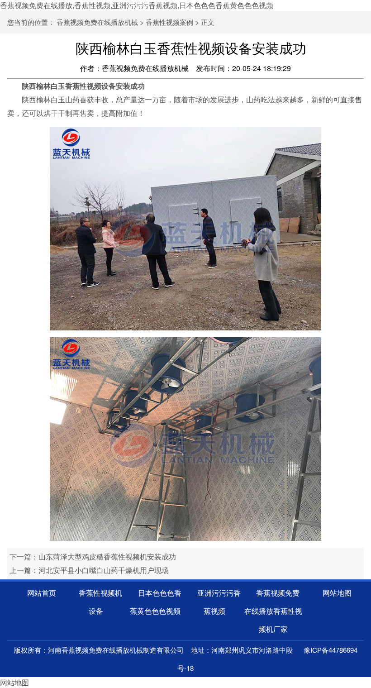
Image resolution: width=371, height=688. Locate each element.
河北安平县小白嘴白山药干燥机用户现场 (103, 570)
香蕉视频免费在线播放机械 (97, 22)
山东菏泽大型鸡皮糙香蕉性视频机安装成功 (107, 556)
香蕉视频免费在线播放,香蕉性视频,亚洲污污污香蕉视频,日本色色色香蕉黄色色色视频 (136, 5)
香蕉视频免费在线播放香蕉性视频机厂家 (273, 611)
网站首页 (41, 593)
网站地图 (337, 593)
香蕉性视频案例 (169, 22)
